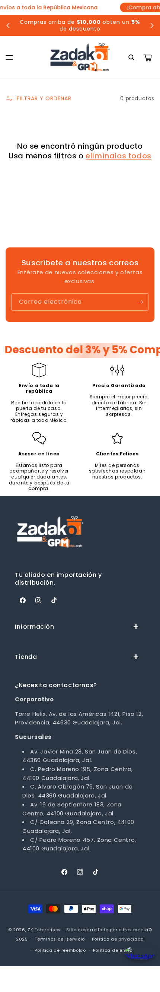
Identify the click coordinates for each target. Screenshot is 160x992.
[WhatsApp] (139, 959)
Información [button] (34, 626)
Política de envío (112, 950)
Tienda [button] (26, 657)
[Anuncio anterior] (8, 25)
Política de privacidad (118, 939)
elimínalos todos (118, 156)
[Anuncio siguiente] (152, 25)
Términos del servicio (60, 939)
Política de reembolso (60, 950)
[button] (9, 57)
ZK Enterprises (44, 930)
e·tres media (133, 930)
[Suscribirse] (140, 302)
